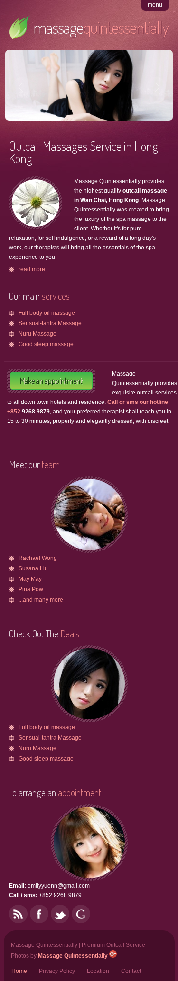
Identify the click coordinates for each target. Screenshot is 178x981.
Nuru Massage (37, 333)
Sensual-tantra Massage (50, 323)
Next (156, 86)
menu (155, 4)
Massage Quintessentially (73, 956)
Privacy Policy (57, 971)
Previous (22, 86)
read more (32, 269)
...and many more (41, 599)
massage (101, 27)
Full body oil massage (47, 313)
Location (98, 971)
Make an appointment (51, 380)
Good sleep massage (46, 344)
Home (19, 971)
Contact (131, 971)
